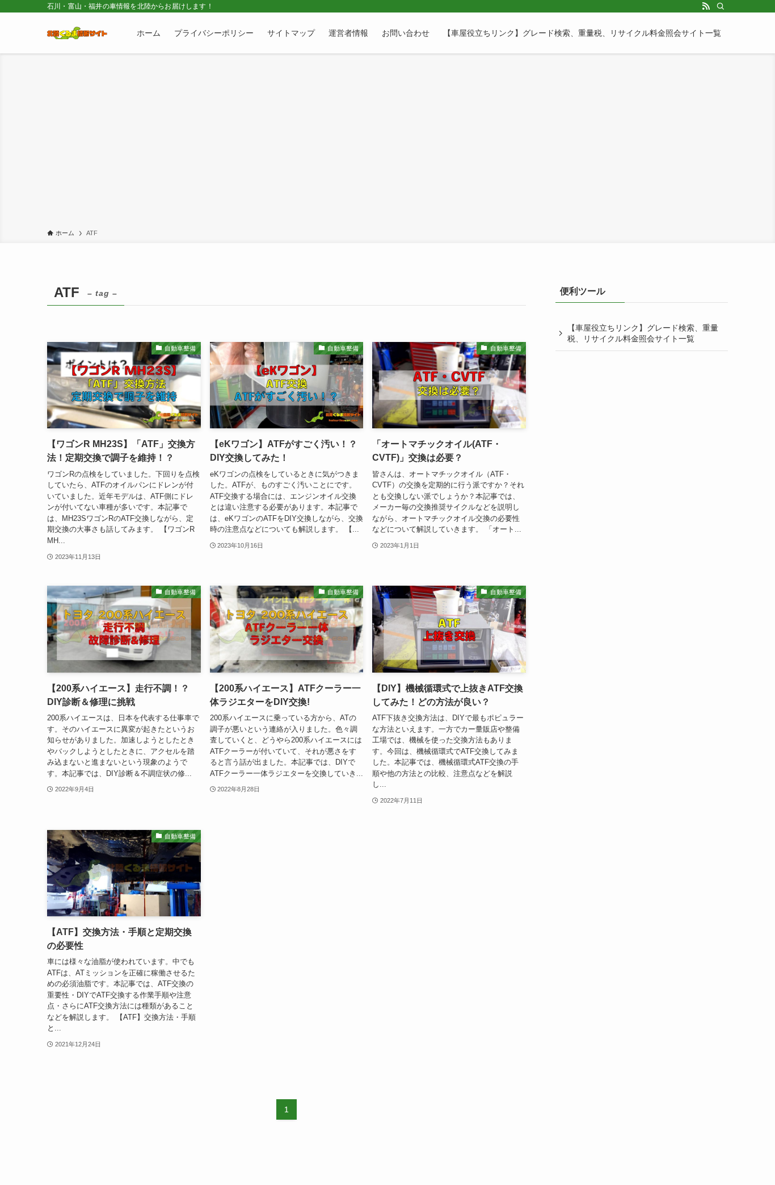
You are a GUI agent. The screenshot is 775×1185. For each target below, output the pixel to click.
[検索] (720, 6)
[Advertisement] (387, 143)
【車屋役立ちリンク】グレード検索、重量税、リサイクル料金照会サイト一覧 (642, 333)
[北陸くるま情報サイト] (77, 33)
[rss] (705, 6)
